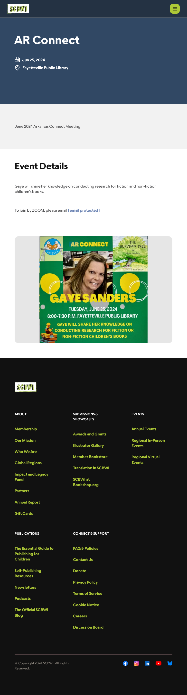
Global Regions (28, 462)
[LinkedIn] (147, 663)
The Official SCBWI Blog (31, 612)
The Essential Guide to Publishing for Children (34, 554)
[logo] (18, 9)
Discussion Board (88, 627)
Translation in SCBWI (91, 467)
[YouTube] (158, 663)
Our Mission (25, 440)
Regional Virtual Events (145, 459)
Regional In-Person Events (148, 443)
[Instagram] (136, 663)
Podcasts (23, 598)
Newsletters (25, 587)
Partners (22, 490)
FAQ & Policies (85, 548)
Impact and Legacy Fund (31, 477)
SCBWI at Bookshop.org (86, 482)
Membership (26, 428)
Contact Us (83, 559)
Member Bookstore (90, 456)
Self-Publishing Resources (28, 573)
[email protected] (84, 210)
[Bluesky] (170, 663)
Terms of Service (87, 593)
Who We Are (26, 451)
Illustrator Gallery (88, 445)
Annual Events (143, 428)
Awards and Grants (89, 434)
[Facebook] (125, 663)
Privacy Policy (85, 582)
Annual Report (27, 502)
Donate (79, 570)
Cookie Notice (86, 604)
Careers (80, 616)
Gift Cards (24, 513)
